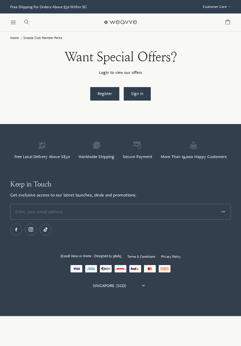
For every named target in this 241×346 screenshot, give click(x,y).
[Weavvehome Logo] (120, 22)
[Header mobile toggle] (13, 22)
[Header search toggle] (26, 22)
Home (14, 37)
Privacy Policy (171, 256)
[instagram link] (31, 229)
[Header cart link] (228, 22)
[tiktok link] (45, 229)
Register (105, 93)
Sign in (137, 93)
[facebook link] (16, 229)
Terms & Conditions (141, 256)
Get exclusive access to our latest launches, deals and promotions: (73, 195)
